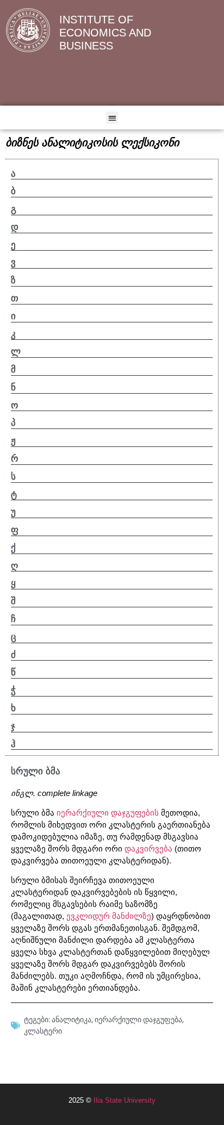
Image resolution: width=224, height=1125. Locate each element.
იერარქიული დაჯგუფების (108, 813)
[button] (112, 117)
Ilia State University (124, 1100)
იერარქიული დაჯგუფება (138, 1019)
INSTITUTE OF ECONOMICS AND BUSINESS (105, 33)
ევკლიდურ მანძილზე (108, 916)
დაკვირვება (148, 848)
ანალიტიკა (71, 1019)
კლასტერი (43, 1031)
